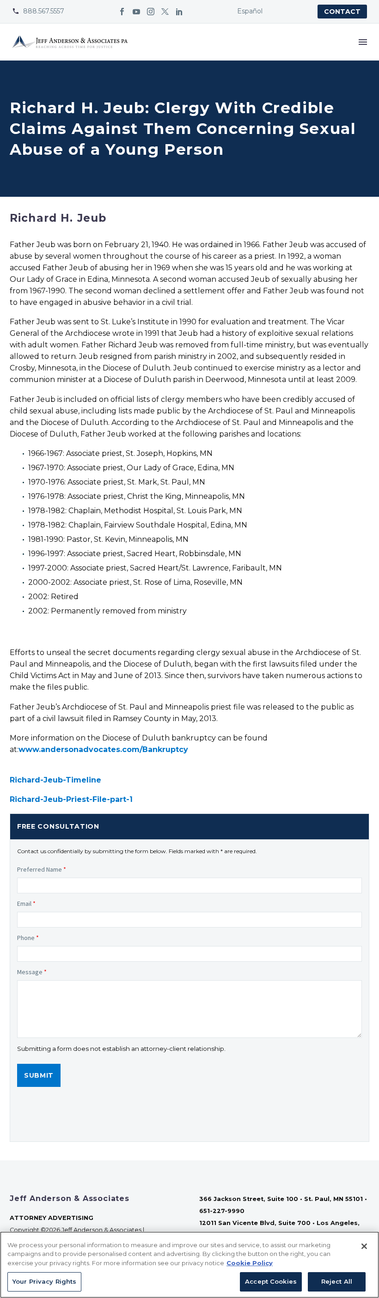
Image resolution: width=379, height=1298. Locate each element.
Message (32, 972)
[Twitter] (165, 11)
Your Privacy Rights (44, 1281)
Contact (342, 11)
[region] (189, 1264)
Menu (363, 42)
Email (26, 903)
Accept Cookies (271, 1281)
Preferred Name (41, 869)
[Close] (364, 1246)
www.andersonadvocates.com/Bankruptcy (103, 749)
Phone (28, 938)
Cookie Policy (249, 1263)
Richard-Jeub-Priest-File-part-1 (71, 799)
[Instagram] (150, 11)
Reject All (336, 1281)
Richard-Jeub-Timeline (55, 780)
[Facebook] (122, 11)
